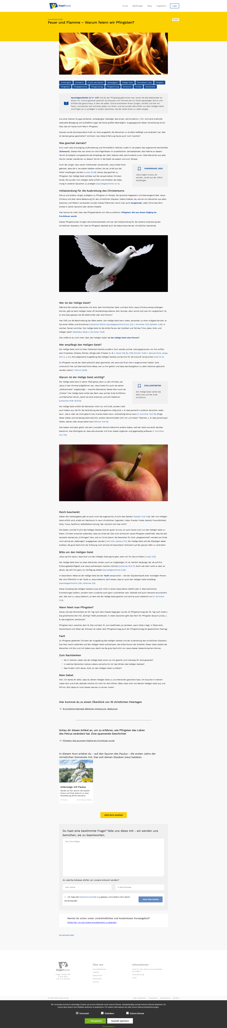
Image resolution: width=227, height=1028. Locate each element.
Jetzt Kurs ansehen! (113, 815)
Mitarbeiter (97, 979)
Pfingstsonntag (113, 87)
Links (134, 978)
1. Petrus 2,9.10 (79, 370)
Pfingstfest (65, 87)
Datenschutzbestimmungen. (148, 1007)
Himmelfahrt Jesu (144, 83)
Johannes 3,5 (88, 583)
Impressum (153, 998)
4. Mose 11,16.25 (121, 353)
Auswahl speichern (120, 1021)
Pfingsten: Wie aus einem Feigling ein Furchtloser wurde (88, 741)
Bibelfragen (138, 6)
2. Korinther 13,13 (96, 332)
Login (174, 6)
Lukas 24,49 (90, 172)
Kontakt (176, 998)
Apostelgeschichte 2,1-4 (82, 98)
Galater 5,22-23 (141, 516)
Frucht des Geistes (95, 83)
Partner (96, 982)
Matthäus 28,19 (80, 332)
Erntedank (79, 83)
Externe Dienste (137, 1013)
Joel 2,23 (110, 541)
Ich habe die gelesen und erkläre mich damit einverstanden (97, 899)
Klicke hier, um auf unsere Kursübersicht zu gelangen (92, 922)
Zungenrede (136, 203)
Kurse (125, 6)
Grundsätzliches (99, 969)
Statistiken (109, 1013)
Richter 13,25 (140, 353)
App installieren (139, 998)
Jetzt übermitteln (150, 899)
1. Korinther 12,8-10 (146, 414)
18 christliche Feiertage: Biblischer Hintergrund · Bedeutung (90, 709)
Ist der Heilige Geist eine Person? (123, 338)
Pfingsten (160, 83)
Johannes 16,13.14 (97, 324)
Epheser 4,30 (156, 324)
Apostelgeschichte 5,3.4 (117, 324)
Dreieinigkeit (66, 83)
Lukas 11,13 (150, 557)
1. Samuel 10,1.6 (154, 353)
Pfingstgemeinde (80, 87)
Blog (150, 6)
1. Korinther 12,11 (141, 324)
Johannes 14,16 (66, 401)
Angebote (160, 6)
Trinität (138, 87)
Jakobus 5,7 (120, 541)
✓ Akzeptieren (95, 1021)
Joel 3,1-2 (159, 357)
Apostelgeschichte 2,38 (70, 583)
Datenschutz (165, 998)
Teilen (176, 19)
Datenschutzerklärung (89, 897)
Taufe (106, 575)
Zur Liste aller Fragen (55, 19)
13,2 (131, 324)
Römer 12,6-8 (101, 422)
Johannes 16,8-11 (126, 566)
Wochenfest (150, 87)
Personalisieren (108, 1026)
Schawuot (127, 87)
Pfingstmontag (97, 87)
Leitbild (96, 972)
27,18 (131, 353)
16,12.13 (77, 401)
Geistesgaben (112, 83)
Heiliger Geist (127, 83)
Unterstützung (138, 974)
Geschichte (97, 975)
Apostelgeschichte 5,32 (114, 570)
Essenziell (84, 1013)
